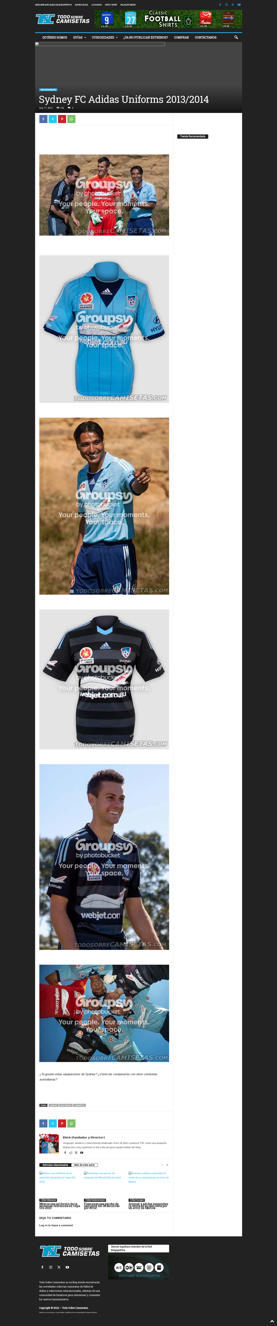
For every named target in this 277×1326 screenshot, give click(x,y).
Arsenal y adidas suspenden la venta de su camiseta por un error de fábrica (148, 1206)
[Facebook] (220, 5)
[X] (232, 5)
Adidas (53, 1105)
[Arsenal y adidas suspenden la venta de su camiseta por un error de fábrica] (149, 1186)
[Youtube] (239, 5)
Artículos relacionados (55, 1165)
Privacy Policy (90, 1312)
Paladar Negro (127, 5)
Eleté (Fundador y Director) (84, 1137)
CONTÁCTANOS (206, 37)
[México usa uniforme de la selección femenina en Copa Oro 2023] (59, 1186)
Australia (66, 1105)
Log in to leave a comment (56, 1225)
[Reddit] (71, 1153)
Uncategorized (48, 90)
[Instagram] (226, 5)
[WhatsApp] (71, 119)
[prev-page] (162, 1165)
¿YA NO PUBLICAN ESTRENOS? (145, 37)
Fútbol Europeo (137, 1200)
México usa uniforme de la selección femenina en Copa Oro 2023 (59, 1206)
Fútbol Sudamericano (95, 1200)
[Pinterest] (62, 119)
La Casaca (96, 5)
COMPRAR (181, 37)
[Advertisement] (104, 138)
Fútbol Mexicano (48, 1200)
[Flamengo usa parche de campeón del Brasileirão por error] (104, 1186)
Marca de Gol (81, 5)
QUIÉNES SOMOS (54, 37)
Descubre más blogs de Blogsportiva (53, 5)
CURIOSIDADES (103, 37)
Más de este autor (84, 1165)
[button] (236, 37)
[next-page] (167, 1165)
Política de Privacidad (75, 1312)
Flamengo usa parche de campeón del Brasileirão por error (102, 1206)
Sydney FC (79, 1105)
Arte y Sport (111, 5)
